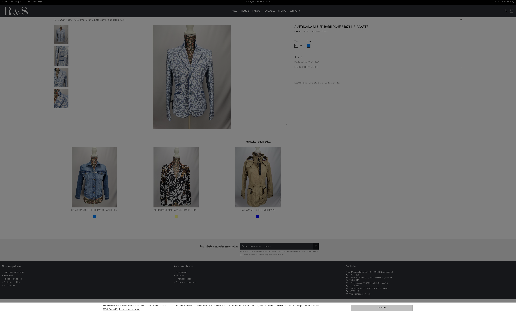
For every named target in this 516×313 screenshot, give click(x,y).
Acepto (382, 307)
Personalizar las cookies (129, 309)
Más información (110, 309)
